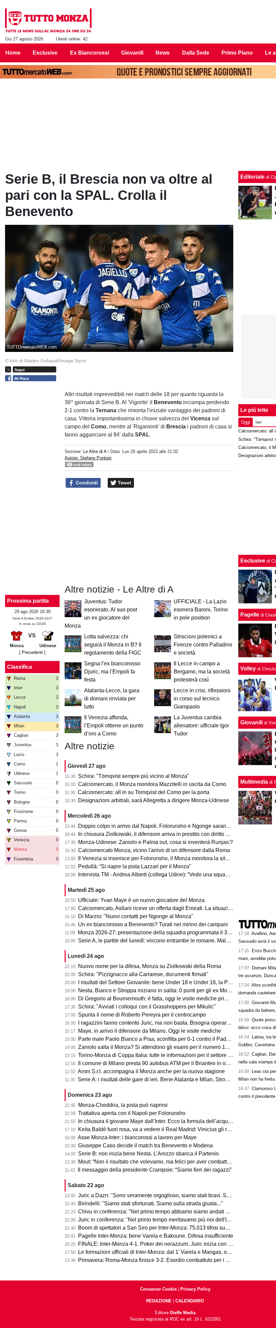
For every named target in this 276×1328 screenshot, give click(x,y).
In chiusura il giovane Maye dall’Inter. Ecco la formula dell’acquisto (157, 1121)
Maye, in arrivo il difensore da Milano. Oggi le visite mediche (149, 1031)
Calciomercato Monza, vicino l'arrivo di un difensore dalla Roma (154, 850)
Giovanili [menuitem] (132, 53)
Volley (248, 668)
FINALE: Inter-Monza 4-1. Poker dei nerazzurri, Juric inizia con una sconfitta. (169, 1244)
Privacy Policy (195, 1289)
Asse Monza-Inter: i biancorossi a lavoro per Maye (137, 1137)
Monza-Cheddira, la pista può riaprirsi (123, 1105)
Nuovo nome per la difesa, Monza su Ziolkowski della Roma (149, 966)
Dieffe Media (183, 1312)
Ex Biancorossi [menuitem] (89, 53)
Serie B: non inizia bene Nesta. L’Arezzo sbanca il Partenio (148, 1153)
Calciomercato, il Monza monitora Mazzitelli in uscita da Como (152, 784)
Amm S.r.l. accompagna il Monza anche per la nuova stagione (151, 1071)
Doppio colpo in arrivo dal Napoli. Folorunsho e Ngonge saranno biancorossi (169, 826)
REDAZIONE (159, 1300)
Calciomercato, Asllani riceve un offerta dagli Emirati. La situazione (157, 908)
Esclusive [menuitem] (45, 53)
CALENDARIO (189, 1300)
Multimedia (254, 782)
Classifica (19, 667)
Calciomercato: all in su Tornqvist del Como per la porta (143, 792)
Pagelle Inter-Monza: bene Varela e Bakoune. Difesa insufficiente (155, 1236)
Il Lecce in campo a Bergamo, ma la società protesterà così (202, 672)
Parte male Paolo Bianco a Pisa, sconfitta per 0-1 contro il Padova (156, 1039)
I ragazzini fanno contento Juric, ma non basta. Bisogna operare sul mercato (168, 1023)
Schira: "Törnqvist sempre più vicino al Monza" (133, 776)
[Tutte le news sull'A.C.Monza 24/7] (48, 20)
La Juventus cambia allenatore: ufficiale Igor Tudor (201, 725)
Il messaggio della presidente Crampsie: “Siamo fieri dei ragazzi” (155, 1170)
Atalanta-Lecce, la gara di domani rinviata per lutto (111, 699)
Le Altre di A (94, 451)
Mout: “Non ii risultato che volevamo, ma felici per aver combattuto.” (157, 1162)
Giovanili (251, 722)
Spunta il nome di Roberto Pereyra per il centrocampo (142, 1015)
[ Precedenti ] (32, 652)
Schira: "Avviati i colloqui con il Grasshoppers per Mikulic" (147, 1006)
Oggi (245, 422)
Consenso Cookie (158, 1289)
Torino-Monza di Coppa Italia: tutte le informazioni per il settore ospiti (159, 1055)
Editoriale (252, 177)
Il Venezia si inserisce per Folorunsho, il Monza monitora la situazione (161, 858)
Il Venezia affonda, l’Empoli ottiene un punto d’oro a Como (113, 725)
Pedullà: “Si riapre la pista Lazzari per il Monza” (134, 866)
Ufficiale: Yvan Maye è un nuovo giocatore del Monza (141, 900)
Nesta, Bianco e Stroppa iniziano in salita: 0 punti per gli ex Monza (157, 990)
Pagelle (249, 614)
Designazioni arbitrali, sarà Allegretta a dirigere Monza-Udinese (153, 800)
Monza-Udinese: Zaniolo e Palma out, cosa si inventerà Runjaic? (155, 842)
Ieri (258, 422)
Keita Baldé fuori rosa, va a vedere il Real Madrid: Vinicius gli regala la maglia (171, 1129)
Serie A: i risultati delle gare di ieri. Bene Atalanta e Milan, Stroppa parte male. (170, 1079)
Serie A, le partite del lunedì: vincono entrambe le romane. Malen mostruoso (168, 940)
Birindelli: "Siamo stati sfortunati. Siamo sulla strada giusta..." (150, 1203)
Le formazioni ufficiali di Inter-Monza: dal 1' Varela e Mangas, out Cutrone (165, 1252)
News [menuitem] (163, 53)
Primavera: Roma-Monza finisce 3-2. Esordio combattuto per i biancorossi (165, 1260)
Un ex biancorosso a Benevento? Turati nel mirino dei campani (153, 924)
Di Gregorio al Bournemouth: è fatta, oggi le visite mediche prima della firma (168, 998)
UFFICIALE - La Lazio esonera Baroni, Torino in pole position (201, 610)
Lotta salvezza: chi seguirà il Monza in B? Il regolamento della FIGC (112, 645)
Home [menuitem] (13, 53)
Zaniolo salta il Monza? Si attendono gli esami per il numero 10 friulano (162, 1047)
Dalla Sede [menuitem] (195, 53)
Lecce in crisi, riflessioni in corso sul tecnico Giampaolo (202, 699)
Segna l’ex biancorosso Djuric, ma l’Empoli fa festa (112, 672)
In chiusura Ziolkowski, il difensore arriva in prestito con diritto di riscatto (163, 834)
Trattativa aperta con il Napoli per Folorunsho (131, 1113)
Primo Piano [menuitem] (237, 53)
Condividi (86, 482)
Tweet (123, 482)
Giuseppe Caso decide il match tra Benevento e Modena (145, 1145)
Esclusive (252, 561)
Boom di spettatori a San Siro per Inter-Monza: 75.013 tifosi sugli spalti (161, 1228)
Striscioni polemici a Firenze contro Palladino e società (203, 645)
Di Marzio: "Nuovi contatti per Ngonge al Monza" (135, 916)
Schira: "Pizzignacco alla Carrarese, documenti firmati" (143, 974)
